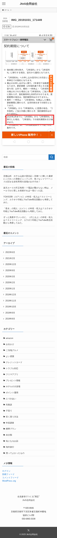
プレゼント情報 (13, 380)
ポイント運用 (12, 392)
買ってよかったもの (15, 453)
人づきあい (11, 399)
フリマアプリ (12, 374)
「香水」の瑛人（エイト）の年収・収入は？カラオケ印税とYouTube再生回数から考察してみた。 (28, 209)
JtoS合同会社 (28, 3)
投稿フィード (8, 474)
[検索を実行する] (51, 157)
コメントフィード (10, 477)
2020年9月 (10, 270)
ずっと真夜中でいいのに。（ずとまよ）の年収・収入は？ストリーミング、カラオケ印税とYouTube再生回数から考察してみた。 (28, 220)
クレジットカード (14, 362)
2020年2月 (10, 282)
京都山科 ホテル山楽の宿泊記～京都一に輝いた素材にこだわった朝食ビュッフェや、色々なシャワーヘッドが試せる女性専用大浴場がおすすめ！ (28, 179)
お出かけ (10, 344)
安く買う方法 (12, 417)
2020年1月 (10, 288)
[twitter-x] (28, 530)
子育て (9, 411)
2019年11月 (10, 300)
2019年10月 (10, 306)
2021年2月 (10, 258)
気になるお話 (12, 441)
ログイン (6, 471)
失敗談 (9, 404)
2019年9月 (10, 313)
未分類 (9, 435)
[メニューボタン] (4, 4)
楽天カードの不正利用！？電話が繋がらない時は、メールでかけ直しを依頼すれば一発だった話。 (28, 189)
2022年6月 (10, 252)
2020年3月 (10, 276)
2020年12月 (10, 264)
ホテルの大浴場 (13, 386)
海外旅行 (10, 447)
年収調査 (10, 423)
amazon (9, 338)
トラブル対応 (12, 368)
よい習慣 (10, 356)
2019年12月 (10, 294)
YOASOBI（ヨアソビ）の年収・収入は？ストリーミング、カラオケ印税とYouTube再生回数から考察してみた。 (28, 200)
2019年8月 (10, 319)
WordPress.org (9, 481)
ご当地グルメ (12, 350)
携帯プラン (11, 429)
